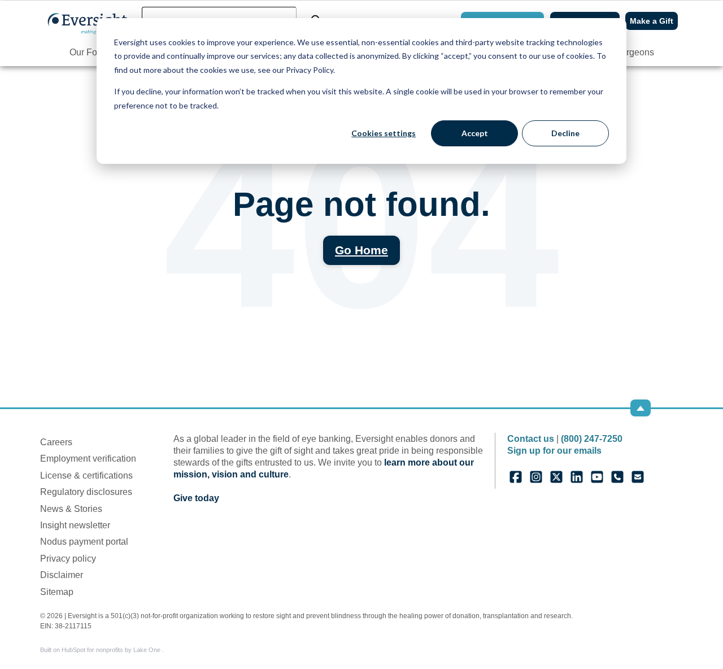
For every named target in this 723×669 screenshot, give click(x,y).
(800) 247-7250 (591, 439)
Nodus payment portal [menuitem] (84, 541)
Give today (196, 498)
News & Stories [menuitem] (71, 509)
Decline (565, 133)
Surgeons (634, 52)
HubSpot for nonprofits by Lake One (112, 649)
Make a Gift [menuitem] (651, 20)
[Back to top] (640, 407)
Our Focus (90, 52)
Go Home (361, 250)
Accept (474, 133)
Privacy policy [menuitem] (68, 558)
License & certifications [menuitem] (86, 475)
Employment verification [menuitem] (88, 458)
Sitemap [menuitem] (56, 592)
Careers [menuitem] (56, 442)
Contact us (530, 439)
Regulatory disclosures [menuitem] (86, 492)
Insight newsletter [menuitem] (75, 525)
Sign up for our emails (554, 450)
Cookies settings (383, 133)
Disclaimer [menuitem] (61, 575)
